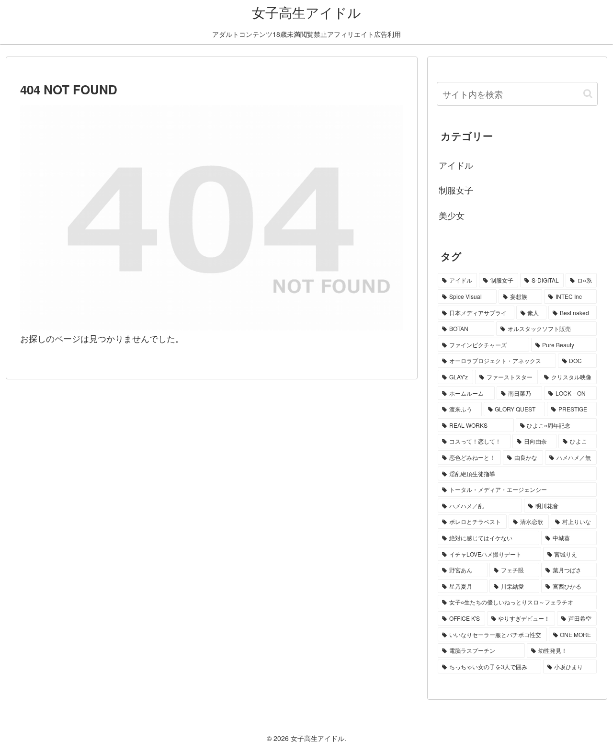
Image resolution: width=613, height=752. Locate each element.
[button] (587, 93)
